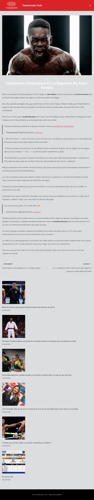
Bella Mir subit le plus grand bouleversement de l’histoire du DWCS (28, 307)
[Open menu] (90, 5)
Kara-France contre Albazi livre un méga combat (21, 266)
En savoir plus (7, 477)
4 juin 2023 (38, 133)
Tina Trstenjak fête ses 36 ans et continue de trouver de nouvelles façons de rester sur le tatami (40, 409)
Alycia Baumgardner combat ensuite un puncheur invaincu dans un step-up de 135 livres (37, 375)
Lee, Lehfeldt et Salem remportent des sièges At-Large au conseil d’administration (72, 267)
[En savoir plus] (47, 461)
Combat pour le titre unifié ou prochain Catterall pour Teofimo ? (27, 443)
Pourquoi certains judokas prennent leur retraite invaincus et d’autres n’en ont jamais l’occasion (39, 341)
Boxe (47, 79)
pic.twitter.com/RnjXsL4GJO (63, 126)
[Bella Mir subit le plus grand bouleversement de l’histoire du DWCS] (47, 292)
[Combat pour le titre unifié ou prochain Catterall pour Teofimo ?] (47, 428)
